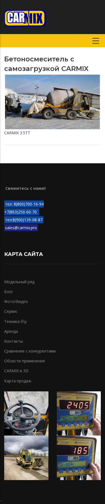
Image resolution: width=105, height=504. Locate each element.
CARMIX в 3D (16, 370)
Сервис (11, 311)
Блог (8, 291)
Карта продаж (17, 380)
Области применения (24, 360)
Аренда (11, 331)
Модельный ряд (19, 281)
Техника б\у (15, 321)
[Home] (25, 17)
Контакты (13, 341)
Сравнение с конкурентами (30, 351)
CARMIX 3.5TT (17, 132)
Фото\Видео (16, 301)
